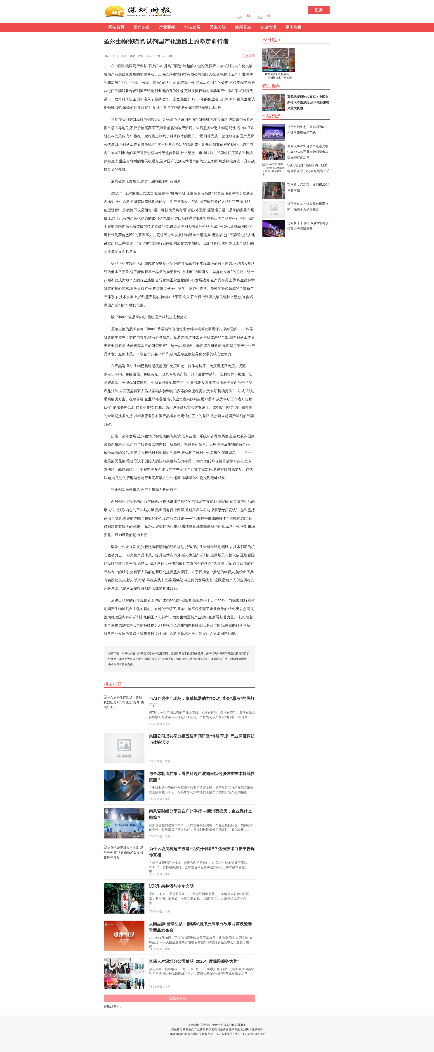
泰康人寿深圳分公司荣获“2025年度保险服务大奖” (194, 961)
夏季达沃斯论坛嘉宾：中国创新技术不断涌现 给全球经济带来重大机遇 (278, 76)
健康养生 (243, 27)
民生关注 (218, 27)
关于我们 (206, 1024)
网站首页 (116, 27)
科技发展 (192, 27)
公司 (240, 17)
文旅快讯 (268, 27)
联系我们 (240, 1024)
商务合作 (229, 1024)
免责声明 (217, 1024)
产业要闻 (167, 27)
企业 (260, 17)
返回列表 (179, 998)
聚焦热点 (142, 27)
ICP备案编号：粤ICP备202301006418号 (242, 1033)
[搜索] (309, 11)
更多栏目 (293, 27)
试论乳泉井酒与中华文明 (171, 886)
